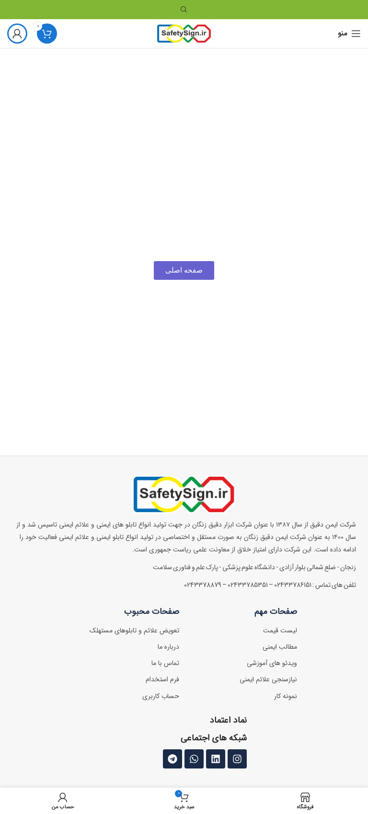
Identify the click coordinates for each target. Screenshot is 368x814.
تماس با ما (165, 663)
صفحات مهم (275, 611)
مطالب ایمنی (280, 647)
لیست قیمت (280, 630)
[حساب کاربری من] (17, 33)
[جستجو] (184, 9)
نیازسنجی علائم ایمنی (268, 679)
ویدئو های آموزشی (272, 663)
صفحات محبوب (151, 611)
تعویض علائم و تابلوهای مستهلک (134, 630)
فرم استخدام (162, 679)
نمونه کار (285, 696)
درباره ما (168, 647)
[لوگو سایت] (184, 33)
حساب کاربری (160, 696)
